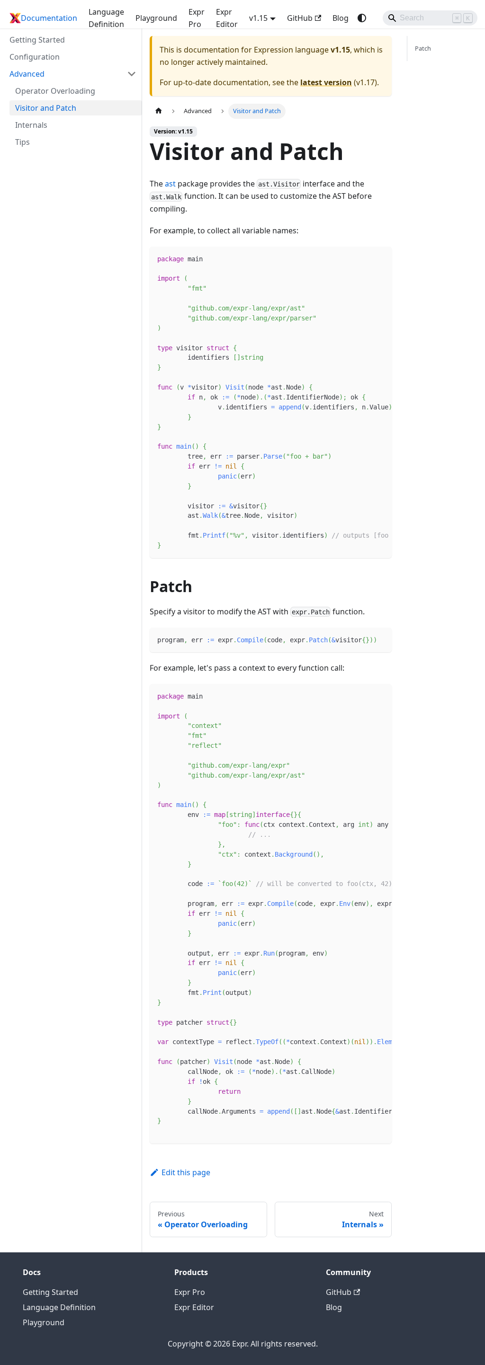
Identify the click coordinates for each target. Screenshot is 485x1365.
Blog (340, 18)
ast (170, 183)
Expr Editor (227, 18)
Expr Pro (197, 18)
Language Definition (106, 18)
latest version (326, 82)
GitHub (300, 18)
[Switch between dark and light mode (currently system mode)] (361, 18)
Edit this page (186, 1172)
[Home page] (159, 111)
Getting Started (50, 1292)
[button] (73, 73)
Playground (156, 18)
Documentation (49, 18)
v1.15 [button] (258, 18)
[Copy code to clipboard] (380, 258)
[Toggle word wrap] (363, 258)
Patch (423, 48)
